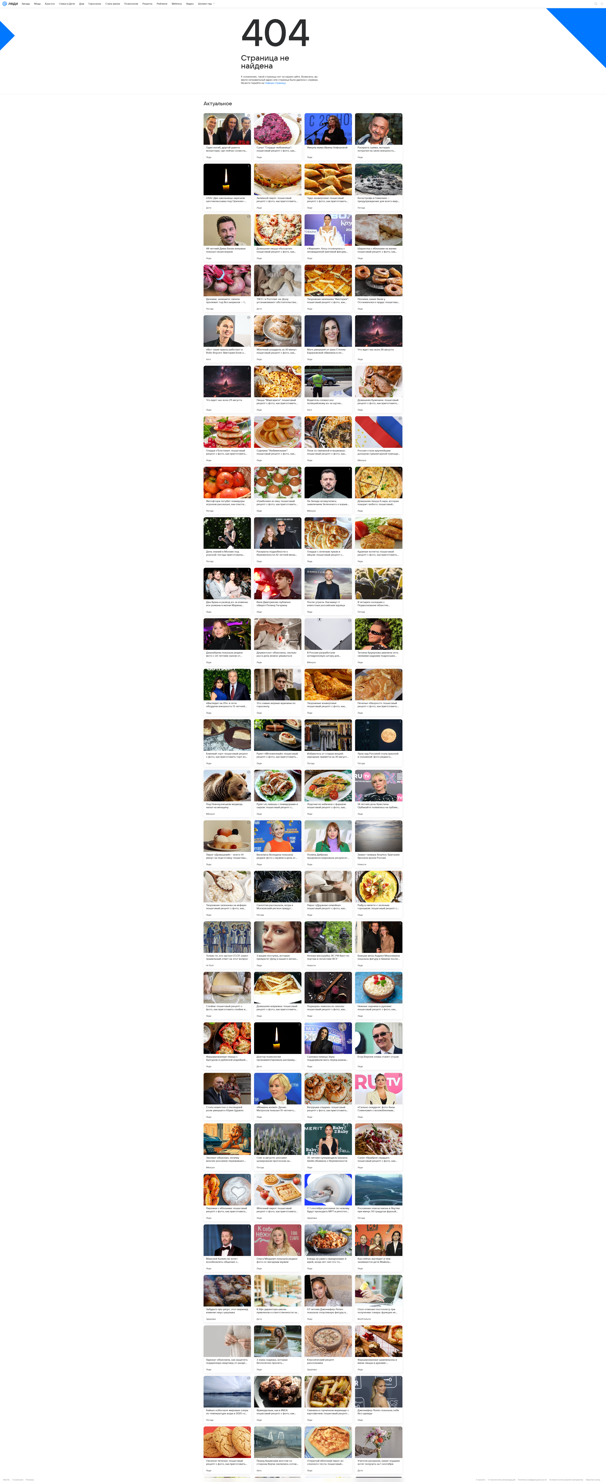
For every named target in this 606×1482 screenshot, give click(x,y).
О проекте (480, 1480)
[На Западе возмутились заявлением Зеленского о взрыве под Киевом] (328, 490)
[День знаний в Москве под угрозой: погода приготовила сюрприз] (227, 541)
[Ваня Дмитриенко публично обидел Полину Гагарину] (277, 591)
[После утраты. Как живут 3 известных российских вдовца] (328, 591)
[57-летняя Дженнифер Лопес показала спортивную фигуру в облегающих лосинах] (328, 1298)
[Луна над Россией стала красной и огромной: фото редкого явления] (378, 743)
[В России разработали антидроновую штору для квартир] (328, 642)
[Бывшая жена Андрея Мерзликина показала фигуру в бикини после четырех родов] (378, 945)
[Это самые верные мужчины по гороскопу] (277, 692)
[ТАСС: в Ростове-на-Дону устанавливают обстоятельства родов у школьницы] (277, 288)
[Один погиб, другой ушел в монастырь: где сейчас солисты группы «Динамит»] (227, 137)
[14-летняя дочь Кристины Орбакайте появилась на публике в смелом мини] (378, 793)
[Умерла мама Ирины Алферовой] (328, 137)
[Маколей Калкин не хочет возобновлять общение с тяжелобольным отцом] (227, 1248)
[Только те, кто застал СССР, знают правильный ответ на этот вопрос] (227, 945)
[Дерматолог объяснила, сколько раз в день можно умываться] (277, 642)
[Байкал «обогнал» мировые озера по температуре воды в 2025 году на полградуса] (227, 1399)
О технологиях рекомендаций (501, 1480)
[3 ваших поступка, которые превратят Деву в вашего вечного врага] (277, 945)
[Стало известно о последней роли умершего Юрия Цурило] (227, 1096)
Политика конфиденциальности (532, 1480)
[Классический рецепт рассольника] (328, 1349)
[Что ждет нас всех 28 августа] (378, 339)
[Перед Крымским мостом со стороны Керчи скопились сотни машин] (277, 1450)
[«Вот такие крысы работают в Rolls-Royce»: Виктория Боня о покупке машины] (227, 339)
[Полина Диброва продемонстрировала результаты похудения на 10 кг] (328, 844)
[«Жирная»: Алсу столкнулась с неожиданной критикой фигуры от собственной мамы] (328, 238)
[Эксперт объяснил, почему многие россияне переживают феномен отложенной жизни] (227, 1147)
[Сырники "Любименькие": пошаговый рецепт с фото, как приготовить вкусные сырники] (277, 440)
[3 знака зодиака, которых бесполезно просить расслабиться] (277, 1349)
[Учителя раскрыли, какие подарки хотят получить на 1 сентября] (378, 1450)
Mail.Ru (6, 1480)
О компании (17, 1480)
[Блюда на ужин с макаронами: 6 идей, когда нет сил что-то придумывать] (328, 1248)
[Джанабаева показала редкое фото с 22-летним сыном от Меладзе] (227, 642)
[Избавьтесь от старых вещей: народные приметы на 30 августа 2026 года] (328, 743)
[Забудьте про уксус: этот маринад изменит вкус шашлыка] (227, 1298)
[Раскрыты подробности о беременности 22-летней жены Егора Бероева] (277, 541)
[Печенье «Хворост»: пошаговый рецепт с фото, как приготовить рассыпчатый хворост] (378, 692)
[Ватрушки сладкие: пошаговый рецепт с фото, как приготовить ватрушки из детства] (328, 1096)
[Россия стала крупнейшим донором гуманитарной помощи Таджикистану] (378, 440)
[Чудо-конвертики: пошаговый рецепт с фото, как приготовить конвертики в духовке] (328, 187)
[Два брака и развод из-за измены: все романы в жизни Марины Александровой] (227, 591)
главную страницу (275, 82)
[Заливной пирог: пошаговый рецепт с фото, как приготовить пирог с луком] (277, 187)
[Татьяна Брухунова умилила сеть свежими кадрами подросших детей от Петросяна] (378, 642)
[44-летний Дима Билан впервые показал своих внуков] (227, 238)
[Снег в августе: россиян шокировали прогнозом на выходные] (277, 1147)
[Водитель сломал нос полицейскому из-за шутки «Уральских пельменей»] (328, 389)
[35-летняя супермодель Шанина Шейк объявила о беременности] (328, 1147)
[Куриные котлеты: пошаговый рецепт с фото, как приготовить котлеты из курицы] (378, 541)
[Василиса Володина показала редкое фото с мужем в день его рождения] (277, 844)
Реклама (30, 1480)
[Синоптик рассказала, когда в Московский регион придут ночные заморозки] (277, 894)
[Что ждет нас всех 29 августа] (227, 389)
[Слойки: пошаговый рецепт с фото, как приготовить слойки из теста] (227, 995)
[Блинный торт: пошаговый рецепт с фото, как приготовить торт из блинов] (227, 743)
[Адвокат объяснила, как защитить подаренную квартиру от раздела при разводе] (227, 1349)
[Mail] (5, 4)
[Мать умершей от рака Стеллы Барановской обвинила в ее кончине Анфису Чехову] (328, 339)
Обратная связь (593, 1480)
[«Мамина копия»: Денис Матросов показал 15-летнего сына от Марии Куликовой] (277, 1096)
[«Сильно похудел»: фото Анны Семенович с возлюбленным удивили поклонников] (378, 1096)
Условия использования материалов (566, 1480)
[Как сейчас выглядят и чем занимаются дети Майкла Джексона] (378, 1248)
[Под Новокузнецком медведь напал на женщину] (227, 793)
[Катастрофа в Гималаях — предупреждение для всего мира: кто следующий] (378, 187)
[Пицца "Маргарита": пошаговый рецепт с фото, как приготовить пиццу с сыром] (277, 389)
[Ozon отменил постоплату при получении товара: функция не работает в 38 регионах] (378, 1298)
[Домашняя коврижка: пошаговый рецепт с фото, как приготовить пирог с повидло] (277, 995)
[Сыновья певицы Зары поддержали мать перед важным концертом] (328, 1046)
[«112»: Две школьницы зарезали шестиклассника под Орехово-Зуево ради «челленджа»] (227, 187)
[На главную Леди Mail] (12, 4)
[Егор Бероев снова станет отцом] (378, 1046)
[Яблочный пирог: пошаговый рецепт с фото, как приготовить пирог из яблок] (277, 1197)
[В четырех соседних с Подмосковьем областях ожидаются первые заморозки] (378, 591)
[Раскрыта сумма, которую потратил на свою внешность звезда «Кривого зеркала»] (378, 137)
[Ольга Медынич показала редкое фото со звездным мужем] (277, 1248)
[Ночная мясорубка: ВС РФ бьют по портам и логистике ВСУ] (328, 945)
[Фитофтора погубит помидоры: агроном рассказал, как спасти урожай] (227, 490)
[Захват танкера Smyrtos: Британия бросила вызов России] (378, 844)
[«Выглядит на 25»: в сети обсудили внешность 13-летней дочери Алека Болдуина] (227, 692)
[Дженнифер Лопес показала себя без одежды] (378, 1399)
